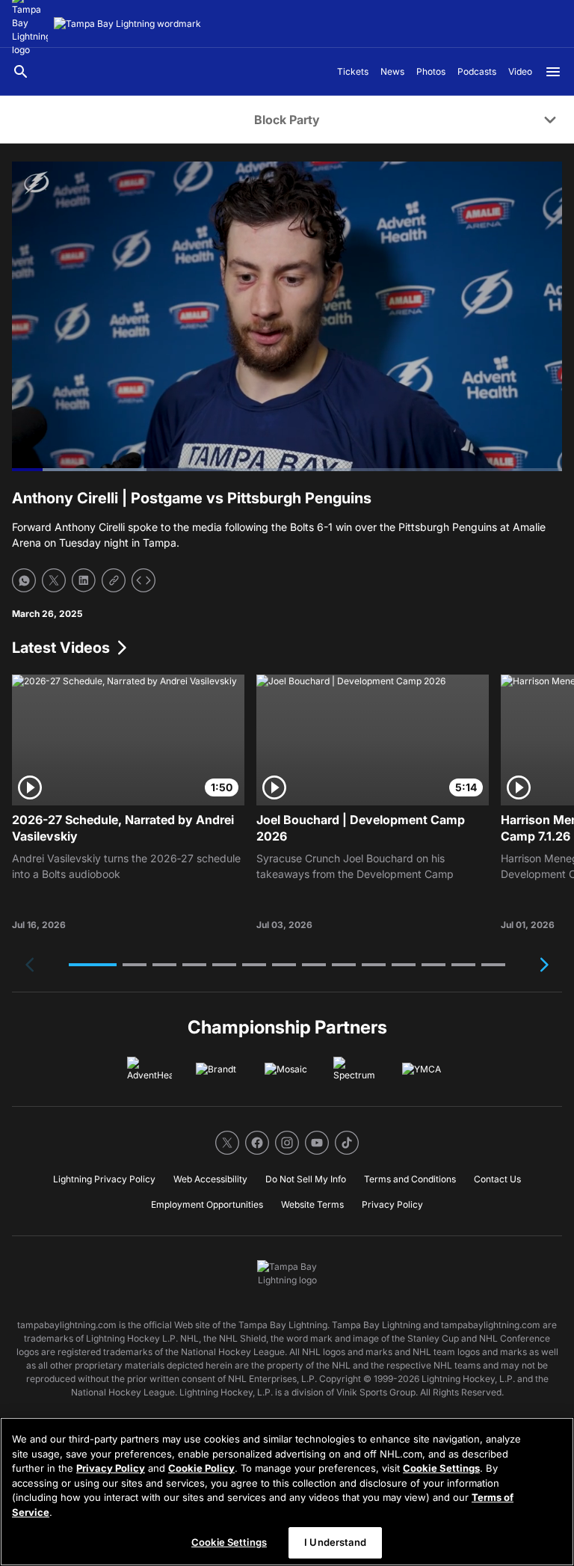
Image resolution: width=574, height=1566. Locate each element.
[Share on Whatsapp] (24, 580)
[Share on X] (54, 580)
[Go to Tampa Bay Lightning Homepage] (127, 24)
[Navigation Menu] (553, 72)
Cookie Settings (441, 1468)
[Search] (21, 72)
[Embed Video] (143, 580)
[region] (287, 1491)
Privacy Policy (110, 1468)
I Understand (335, 1542)
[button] (93, 964)
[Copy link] (114, 580)
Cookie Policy (201, 1468)
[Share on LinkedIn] (84, 580)
